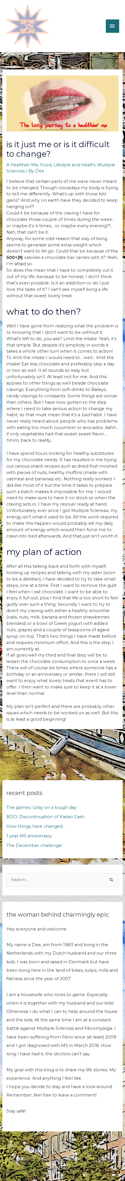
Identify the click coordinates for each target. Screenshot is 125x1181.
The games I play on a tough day (41, 807)
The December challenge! (34, 845)
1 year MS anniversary (29, 836)
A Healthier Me (22, 164)
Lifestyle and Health (74, 164)
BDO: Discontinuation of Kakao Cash (45, 816)
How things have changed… (35, 826)
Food (45, 164)
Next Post (108, 740)
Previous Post (20, 740)
